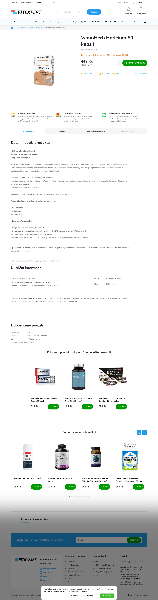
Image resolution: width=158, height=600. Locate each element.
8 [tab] (84, 496)
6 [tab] (80, 496)
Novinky (70, 578)
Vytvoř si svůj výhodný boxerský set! (131, 563)
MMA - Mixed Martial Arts (104, 565)
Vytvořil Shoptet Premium (138, 595)
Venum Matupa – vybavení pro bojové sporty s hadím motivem (131, 583)
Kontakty (38, 3)
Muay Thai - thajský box (103, 572)
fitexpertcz (47, 581)
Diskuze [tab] (62, 131)
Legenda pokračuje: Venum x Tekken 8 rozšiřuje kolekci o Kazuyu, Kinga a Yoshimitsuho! (131, 576)
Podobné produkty (128, 131)
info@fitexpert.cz (49, 569)
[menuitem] (21, 21)
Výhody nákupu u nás (75, 572)
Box (96, 562)
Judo (96, 575)
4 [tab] (75, 496)
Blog (69, 582)
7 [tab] (82, 496)
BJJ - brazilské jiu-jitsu (103, 568)
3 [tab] (73, 496)
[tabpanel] (45, 385)
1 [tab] (69, 496)
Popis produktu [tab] (28, 131)
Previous (139, 432)
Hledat (94, 12)
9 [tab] (86, 496)
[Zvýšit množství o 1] (119, 61)
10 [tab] (88, 496)
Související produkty (95, 131)
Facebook (46, 577)
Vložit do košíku (136, 63)
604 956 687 (48, 573)
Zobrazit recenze (25, 522)
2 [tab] (71, 496)
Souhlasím (108, 595)
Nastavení (75, 595)
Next (144, 432)
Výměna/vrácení (26, 3)
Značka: (140, 74)
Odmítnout (90, 595)
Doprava (14, 3)
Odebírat (134, 540)
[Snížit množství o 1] (119, 64)
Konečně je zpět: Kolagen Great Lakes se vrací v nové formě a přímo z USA (131, 569)
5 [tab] (78, 496)
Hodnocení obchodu (75, 575)
